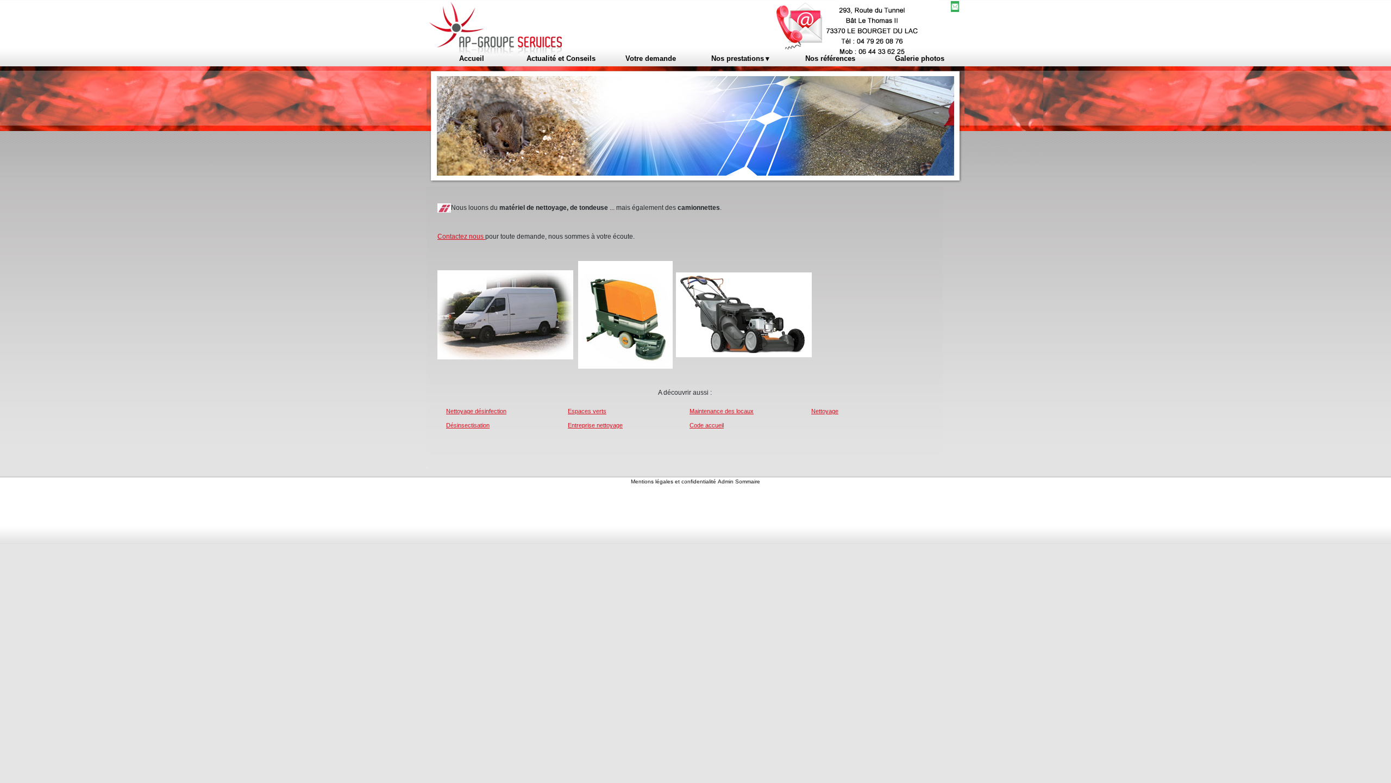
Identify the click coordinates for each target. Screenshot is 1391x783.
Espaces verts (587, 411)
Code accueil (707, 425)
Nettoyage (824, 411)
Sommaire (747, 481)
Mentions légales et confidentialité (673, 481)
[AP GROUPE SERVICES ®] (553, 25)
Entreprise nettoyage (595, 425)
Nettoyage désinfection (476, 411)
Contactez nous (461, 236)
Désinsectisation (468, 425)
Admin (726, 481)
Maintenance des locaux (722, 411)
